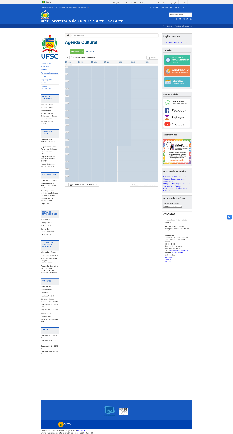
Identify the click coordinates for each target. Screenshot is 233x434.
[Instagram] (176, 120)
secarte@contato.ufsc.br (179, 250)
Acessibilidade (155, 7)
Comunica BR (131, 3)
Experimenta (46, 110)
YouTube (168, 261)
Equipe (43, 76)
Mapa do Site (179, 7)
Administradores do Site (183, 26)
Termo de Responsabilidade (48, 230)
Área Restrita (168, 26)
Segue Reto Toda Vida (49, 310)
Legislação (173, 3)
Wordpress (82, 430)
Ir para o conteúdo (47, 7)
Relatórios (45, 83)
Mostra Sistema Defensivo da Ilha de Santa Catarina (49, 116)
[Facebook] (176, 113)
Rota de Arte (46, 316)
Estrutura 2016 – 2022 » (49, 342)
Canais (183, 3)
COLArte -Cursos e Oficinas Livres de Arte (49, 300)
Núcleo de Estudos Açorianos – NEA (48, 165)
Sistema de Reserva (48, 226)
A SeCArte (45, 66)
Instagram (168, 259)
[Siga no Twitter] (180, 19)
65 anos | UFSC (47, 107)
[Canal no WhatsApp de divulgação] (176, 106)
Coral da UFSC (46, 286)
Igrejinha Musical (47, 296)
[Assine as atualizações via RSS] (191, 19)
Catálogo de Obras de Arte (49, 320)
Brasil (48, 2)
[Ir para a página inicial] (67, 35)
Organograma (46, 79)
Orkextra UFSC (46, 289)
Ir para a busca (71, 7)
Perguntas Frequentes (49, 73)
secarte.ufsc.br (177, 253)
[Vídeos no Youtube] (184, 19)
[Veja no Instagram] (187, 19)
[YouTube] (176, 127)
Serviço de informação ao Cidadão (177, 183)
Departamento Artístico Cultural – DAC (48, 141)
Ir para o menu (59, 7)
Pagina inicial (46, 63)
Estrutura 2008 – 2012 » (49, 352)
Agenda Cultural (47, 104)
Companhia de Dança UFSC (49, 305)
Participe (143, 3)
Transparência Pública (172, 186)
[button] (144, 185)
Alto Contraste (167, 7)
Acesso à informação (157, 3)
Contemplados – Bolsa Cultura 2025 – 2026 (49, 185)
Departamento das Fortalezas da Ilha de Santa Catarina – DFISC (49, 150)
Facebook (168, 257)
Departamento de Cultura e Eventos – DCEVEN (48, 158)
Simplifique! (117, 3)
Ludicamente (46, 313)
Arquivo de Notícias (171, 204)
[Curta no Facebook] (177, 19)
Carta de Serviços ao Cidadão (175, 176)
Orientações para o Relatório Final (48, 199)
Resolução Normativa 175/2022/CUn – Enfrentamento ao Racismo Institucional (49, 269)
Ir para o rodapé (83, 7)
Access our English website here (175, 42)
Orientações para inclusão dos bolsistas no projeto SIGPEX (49, 193)
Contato (44, 70)
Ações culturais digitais (47, 122)
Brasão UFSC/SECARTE (46, 87)
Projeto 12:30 (46, 293)
